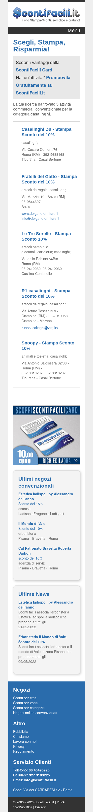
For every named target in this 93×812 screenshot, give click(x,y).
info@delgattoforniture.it (40, 218)
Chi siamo (21, 736)
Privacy (19, 746)
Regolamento (23, 751)
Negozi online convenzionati (35, 712)
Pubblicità (20, 731)
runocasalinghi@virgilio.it (41, 327)
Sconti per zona (25, 702)
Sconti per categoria (29, 707)
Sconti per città (24, 697)
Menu (74, 30)
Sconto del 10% (31, 526)
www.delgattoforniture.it (40, 213)
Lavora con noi (24, 741)
